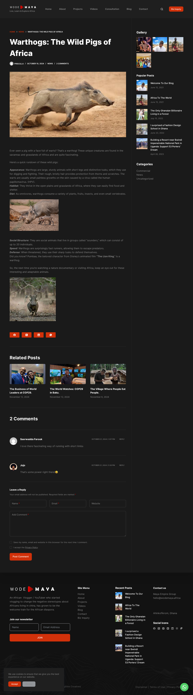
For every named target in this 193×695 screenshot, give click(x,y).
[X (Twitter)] (27, 335)
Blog (129, 9)
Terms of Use (157, 687)
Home (48, 9)
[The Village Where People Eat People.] (108, 374)
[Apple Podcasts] (177, 628)
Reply (122, 439)
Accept (14, 684)
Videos (94, 9)
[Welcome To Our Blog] (141, 85)
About (62, 9)
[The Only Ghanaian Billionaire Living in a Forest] (141, 114)
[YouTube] (168, 628)
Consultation (112, 9)
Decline (28, 684)
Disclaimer (141, 687)
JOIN (40, 637)
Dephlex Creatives (71, 686)
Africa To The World (161, 97)
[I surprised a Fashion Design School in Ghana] (141, 129)
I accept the (25, 547)
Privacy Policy (31, 547)
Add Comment (20, 514)
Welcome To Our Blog (162, 83)
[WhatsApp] (51, 335)
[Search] (162, 9)
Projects (77, 9)
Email (55, 503)
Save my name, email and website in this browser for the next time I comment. (50, 542)
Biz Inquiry (176, 9)
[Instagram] (163, 628)
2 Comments (62, 63)
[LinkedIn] (39, 335)
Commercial (143, 170)
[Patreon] (181, 628)
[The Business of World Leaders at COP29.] (27, 374)
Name (16, 503)
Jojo (22, 465)
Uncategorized (144, 178)
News (50, 63)
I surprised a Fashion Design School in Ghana (133, 634)
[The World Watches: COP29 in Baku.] (68, 374)
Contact (143, 9)
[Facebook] (14, 335)
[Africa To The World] (141, 100)
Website (96, 503)
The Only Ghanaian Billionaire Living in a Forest (135, 620)
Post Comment (21, 556)
